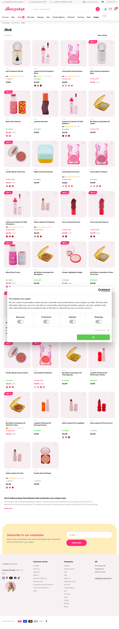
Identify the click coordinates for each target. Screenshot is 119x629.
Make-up (67, 578)
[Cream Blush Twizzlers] (102, 154)
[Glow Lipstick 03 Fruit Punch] (102, 405)
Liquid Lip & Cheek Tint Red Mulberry (72, 122)
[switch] (46, 322)
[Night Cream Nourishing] (45, 154)
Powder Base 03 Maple (42, 473)
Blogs (66, 606)
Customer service (40, 562)
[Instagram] (3, 578)
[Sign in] (105, 9)
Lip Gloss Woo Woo (41, 121)
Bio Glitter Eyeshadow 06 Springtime (43, 273)
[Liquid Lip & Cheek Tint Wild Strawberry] (17, 204)
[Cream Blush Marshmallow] (73, 53)
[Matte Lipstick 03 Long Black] (73, 405)
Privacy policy (38, 581)
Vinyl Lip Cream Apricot (99, 222)
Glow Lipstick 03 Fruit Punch (101, 423)
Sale (65, 575)
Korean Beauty (69, 588)
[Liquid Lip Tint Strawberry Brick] (45, 53)
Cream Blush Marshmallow (72, 71)
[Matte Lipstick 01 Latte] (17, 455)
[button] (35, 85)
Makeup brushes (70, 581)
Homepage (6, 23)
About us (36, 569)
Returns (36, 575)
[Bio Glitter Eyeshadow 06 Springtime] (45, 254)
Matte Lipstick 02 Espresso (44, 222)
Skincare (67, 584)
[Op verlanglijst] (27, 43)
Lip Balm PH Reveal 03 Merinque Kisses (42, 424)
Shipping (36, 572)
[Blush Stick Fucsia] (17, 254)
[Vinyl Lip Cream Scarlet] (73, 204)
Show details (100, 330)
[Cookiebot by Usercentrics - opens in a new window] (100, 290)
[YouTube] (11, 578)
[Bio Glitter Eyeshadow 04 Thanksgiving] (73, 355)
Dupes (66, 600)
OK (93, 337)
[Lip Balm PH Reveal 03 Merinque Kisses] (45, 405)
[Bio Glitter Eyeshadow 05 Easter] (102, 103)
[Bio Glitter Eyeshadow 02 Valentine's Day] (17, 405)
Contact (36, 566)
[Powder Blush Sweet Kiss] (17, 154)
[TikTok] (19, 578)
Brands (5, 17)
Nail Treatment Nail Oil (14, 71)
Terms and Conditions (41, 588)
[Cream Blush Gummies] (73, 154)
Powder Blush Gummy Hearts (17, 373)
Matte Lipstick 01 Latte (14, 473)
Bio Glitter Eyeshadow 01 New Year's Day (101, 273)
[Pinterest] (7, 578)
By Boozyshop (69, 569)
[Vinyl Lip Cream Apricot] (102, 204)
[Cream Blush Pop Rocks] (45, 355)
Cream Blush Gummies (70, 172)
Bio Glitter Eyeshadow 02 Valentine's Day (15, 424)
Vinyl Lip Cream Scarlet (71, 222)
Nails (65, 597)
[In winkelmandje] (54, 62)
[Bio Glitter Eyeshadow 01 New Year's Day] (102, 254)
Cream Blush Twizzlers (98, 172)
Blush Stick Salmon (13, 121)
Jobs (35, 591)
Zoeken (98, 9)
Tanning (67, 594)
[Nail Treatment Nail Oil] (17, 53)
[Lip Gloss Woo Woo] (45, 103)
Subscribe (76, 543)
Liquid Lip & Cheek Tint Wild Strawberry (16, 223)
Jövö (7, 69)
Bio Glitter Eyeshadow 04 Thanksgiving (72, 374)
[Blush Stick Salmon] (17, 103)
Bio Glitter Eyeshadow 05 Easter (100, 122)
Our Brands (15, 23)
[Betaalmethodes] (20, 621)
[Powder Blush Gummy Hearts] (17, 355)
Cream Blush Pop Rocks (43, 373)
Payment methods (39, 578)
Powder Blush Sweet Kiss (15, 172)
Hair (65, 591)
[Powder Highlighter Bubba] (73, 254)
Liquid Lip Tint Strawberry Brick (44, 72)
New (65, 572)
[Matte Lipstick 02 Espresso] (45, 204)
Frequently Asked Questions (43, 584)
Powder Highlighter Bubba (72, 272)
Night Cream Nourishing (43, 172)
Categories (68, 562)
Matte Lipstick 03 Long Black (73, 423)
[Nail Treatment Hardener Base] (102, 53)
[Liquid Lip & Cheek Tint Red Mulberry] (73, 103)
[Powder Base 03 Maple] (45, 455)
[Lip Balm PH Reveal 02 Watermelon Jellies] (102, 355)
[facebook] (15, 578)
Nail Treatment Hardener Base (99, 72)
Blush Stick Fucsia (13, 272)
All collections (13, 18)
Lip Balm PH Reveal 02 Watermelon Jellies (98, 374)
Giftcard (67, 566)
